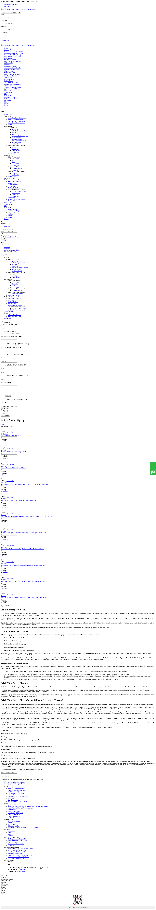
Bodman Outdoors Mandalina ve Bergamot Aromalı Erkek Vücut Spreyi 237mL (24, 597)
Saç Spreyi (15, 129)
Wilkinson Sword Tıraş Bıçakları (17, 801)
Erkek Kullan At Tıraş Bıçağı (12, 55)
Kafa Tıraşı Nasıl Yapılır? (15, 853)
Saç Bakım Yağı (16, 142)
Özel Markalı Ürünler (14, 818)
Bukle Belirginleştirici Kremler (20, 131)
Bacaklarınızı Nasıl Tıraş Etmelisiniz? (18, 857)
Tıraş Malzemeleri (13, 800)
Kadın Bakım (8, 58)
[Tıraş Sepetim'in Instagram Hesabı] (14, 784)
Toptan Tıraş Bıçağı (13, 791)
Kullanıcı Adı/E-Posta (7, 230)
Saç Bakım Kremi (17, 139)
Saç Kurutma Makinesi (10, 76)
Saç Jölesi (14, 132)
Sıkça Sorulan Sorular (14, 821)
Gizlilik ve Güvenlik (14, 816)
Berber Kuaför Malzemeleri (12, 74)
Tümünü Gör (11, 124)
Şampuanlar (15, 134)
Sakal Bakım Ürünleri (14, 295)
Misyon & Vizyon (9, 97)
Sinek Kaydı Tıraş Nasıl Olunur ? (17, 850)
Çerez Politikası (12, 805)
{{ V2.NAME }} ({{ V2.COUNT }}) (17, 354)
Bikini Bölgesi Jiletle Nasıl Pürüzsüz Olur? (20, 855)
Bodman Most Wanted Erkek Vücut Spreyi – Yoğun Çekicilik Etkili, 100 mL (23, 581)
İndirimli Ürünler (9, 48)
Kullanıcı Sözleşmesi (14, 811)
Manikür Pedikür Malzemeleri (12, 84)
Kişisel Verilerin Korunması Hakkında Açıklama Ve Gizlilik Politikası (28, 806)
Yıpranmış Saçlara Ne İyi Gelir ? (17, 840)
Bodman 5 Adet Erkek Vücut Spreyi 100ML (13, 452)
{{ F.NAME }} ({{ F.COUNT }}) (16, 399)
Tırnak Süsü (15, 194)
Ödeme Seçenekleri (13, 826)
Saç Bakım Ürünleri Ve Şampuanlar (18, 796)
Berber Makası (8, 81)
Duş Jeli (14, 147)
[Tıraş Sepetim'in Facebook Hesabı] (14, 782)
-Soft (70, 907)
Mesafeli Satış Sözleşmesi (15, 813)
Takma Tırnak (16, 193)
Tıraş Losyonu (16, 158)
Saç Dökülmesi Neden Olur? (16, 844)
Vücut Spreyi (15, 149)
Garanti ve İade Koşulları (15, 814)
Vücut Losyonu (16, 150)
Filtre (2, 424)
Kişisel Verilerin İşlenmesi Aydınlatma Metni (20, 808)
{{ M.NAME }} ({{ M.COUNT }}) (17, 375)
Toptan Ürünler (8, 92)
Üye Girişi (7, 226)
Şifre (2, 233)
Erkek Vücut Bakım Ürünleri (12, 69)
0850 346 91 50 (23, 869)
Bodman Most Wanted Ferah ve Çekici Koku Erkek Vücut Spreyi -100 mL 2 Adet (24, 484)
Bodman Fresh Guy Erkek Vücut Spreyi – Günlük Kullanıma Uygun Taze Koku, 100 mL (26, 516)
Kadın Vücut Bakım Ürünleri (12, 61)
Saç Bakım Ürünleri (10, 59)
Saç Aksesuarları (16, 137)
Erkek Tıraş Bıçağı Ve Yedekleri (13, 53)
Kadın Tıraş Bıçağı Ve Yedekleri (13, 51)
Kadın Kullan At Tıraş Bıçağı (12, 56)
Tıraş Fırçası (15, 163)
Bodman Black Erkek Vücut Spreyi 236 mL (13, 468)
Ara (19, 12)
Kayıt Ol (3, 240)
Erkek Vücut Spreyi (17, 173)
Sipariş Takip (11, 824)
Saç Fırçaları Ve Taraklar (11, 82)
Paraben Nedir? (12, 842)
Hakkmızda (11, 832)
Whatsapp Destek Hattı (11, 4)
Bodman (3, 450)
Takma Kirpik (8, 85)
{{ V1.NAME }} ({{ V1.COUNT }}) (17, 344)
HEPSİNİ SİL (4, 408)
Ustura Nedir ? (12, 845)
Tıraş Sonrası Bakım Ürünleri (12, 68)
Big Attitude (4, 434)
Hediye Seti (7, 90)
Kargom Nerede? (9, 6)
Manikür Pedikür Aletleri (19, 191)
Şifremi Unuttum (15, 237)
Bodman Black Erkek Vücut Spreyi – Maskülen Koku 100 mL (19, 500)
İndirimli (5, 412)
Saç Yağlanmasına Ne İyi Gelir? (17, 839)
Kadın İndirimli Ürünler (14, 316)
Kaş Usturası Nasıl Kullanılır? (16, 852)
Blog (5, 94)
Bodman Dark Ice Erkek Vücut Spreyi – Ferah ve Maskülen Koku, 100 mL (22, 549)
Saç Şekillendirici (9, 79)
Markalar (6, 102)
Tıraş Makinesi (8, 77)
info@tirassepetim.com (19, 871)
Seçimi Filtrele (5, 415)
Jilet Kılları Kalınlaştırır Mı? (16, 858)
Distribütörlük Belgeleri (11, 99)
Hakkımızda (7, 95)
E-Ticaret (73, 907)
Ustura (13, 162)
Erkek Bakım (8, 64)
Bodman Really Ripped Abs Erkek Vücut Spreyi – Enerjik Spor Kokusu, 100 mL (24, 532)
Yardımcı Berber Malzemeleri (12, 87)
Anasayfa (7, 247)
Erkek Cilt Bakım (17, 168)
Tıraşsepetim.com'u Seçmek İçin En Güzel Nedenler (23, 827)
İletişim (6, 103)
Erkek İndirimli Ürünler (14, 315)
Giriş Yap (3, 238)
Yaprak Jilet (15, 160)
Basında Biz (7, 100)
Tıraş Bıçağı (7, 50)
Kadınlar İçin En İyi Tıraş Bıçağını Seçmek (20, 848)
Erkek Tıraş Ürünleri (10, 66)
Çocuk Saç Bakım (9, 72)
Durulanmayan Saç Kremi (19, 140)
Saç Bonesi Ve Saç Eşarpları (20, 136)
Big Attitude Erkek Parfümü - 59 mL (11, 435)
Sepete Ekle (4, 442)
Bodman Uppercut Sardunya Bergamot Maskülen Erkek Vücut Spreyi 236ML (23, 565)
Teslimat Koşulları (13, 809)
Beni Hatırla (6, 237)
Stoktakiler (6, 410)
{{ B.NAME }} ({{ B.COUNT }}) (16, 365)
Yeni (4, 414)
